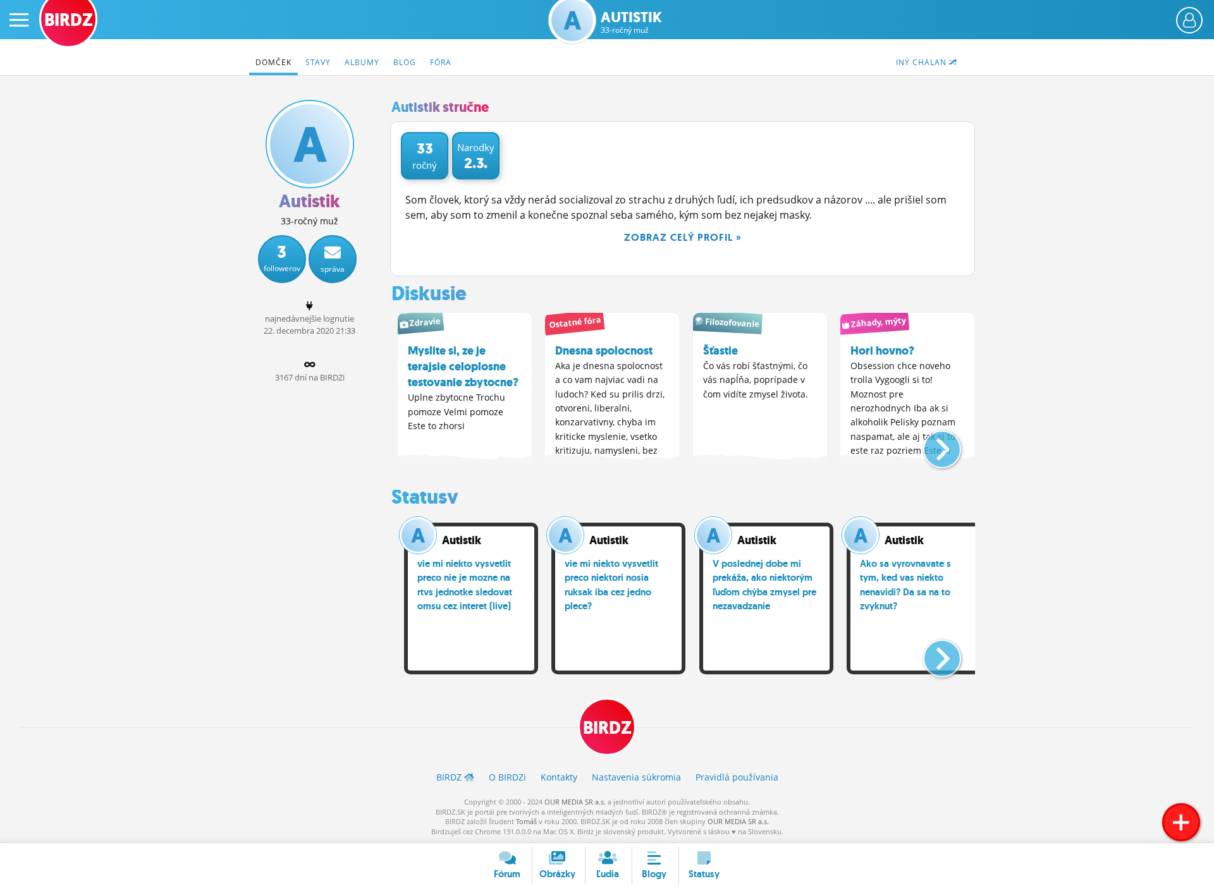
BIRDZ (607, 727)
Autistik (631, 22)
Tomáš (526, 821)
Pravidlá (737, 777)
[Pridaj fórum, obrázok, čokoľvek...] (1181, 822)
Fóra (440, 62)
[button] (931, 444)
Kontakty (559, 777)
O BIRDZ (507, 777)
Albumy (362, 62)
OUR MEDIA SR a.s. (575, 801)
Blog (404, 62)
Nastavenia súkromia (636, 777)
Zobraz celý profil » (683, 237)
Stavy (318, 62)
